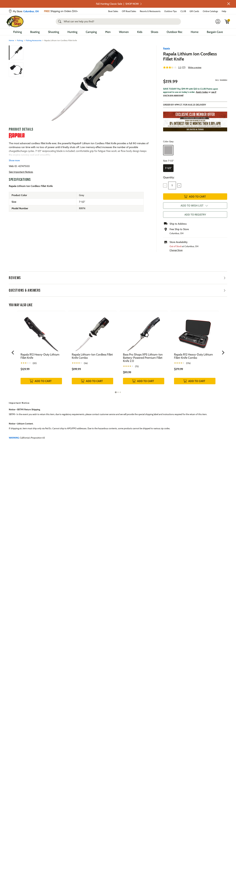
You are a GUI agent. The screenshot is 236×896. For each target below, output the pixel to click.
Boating (35, 32)
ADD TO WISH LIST (192, 205)
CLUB (183, 11)
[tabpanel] (41, 351)
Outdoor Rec (174, 32)
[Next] (145, 85)
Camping (91, 32)
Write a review (194, 67)
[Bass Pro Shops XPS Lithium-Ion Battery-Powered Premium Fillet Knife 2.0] (144, 332)
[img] (227, 21)
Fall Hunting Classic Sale (117, 3)
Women (124, 32)
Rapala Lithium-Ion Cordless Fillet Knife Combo (92, 356)
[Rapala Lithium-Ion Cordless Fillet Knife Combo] (92, 332)
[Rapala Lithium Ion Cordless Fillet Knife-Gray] (87, 84)
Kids (139, 32)
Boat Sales (113, 11)
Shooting (53, 32)
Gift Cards (194, 11)
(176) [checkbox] (188, 363)
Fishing (17, 32)
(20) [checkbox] (35, 363)
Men (108, 32)
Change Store (176, 250)
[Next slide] (223, 353)
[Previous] (28, 85)
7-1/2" (168, 168)
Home (194, 32)
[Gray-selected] (168, 150)
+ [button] (179, 185)
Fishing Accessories (33, 40)
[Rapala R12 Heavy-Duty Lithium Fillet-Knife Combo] (195, 332)
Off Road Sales (129, 11)
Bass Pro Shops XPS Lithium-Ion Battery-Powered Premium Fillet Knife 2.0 (143, 358)
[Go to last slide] (13, 353)
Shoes (154, 32)
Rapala (166, 48)
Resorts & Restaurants (150, 11)
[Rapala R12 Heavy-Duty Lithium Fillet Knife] (41, 332)
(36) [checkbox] (86, 363)
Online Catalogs (210, 11)
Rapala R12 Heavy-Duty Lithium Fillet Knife (40, 356)
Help (224, 11)
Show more (14, 160)
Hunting (72, 32)
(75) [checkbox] (137, 366)
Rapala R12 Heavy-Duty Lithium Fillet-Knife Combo (193, 356)
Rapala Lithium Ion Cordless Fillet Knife (190, 56)
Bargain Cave (215, 32)
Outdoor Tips (170, 11)
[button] (229, 4)
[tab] (116, 392)
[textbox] (172, 185)
